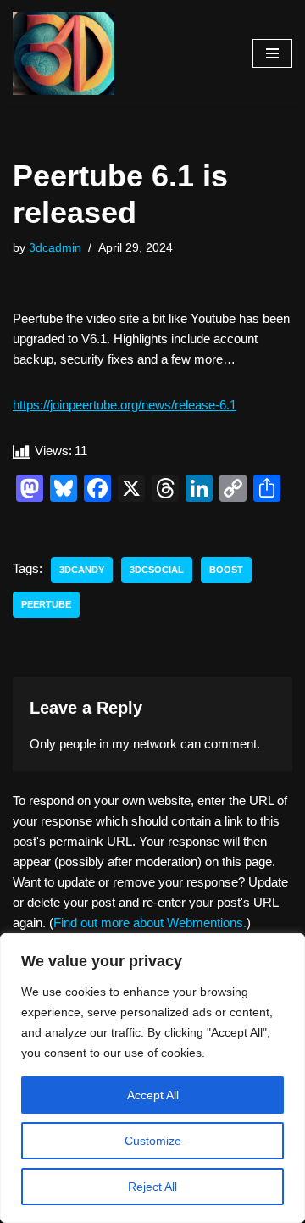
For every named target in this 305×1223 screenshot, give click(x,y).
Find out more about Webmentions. (150, 922)
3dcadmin (55, 248)
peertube (46, 604)
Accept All (153, 1095)
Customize (153, 1141)
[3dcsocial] (63, 53)
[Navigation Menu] (272, 53)
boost (226, 569)
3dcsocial (157, 569)
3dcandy (81, 569)
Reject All (152, 1186)
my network (144, 744)
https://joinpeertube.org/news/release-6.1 (124, 404)
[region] (152, 1078)
